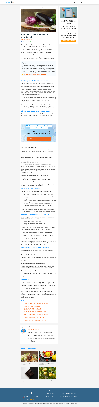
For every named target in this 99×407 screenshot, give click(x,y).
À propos (83, 2)
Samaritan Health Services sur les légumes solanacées (35, 312)
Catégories (74, 2)
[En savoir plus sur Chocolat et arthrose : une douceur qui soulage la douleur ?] (29, 373)
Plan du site (49, 395)
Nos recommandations (49, 393)
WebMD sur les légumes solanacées (32, 305)
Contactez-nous (90, 2)
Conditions (66, 2)
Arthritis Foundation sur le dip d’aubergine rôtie (34, 315)
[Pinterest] (28, 41)
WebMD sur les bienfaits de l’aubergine (32, 306)
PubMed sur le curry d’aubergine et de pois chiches (35, 320)
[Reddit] (33, 41)
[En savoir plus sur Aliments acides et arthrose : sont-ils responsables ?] (47, 356)
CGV (49, 399)
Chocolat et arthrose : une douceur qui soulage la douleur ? (29, 381)
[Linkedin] (26, 41)
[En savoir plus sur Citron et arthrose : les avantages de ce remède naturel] (47, 373)
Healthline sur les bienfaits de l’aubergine (33, 309)
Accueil (44, 2)
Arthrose (23, 39)
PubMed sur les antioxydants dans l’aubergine (34, 317)
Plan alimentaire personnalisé (54, 2)
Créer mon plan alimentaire (68, 40)
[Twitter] (23, 41)
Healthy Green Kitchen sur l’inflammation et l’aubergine (36, 314)
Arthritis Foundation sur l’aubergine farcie (33, 308)
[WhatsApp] (30, 41)
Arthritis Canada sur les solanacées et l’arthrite (34, 318)
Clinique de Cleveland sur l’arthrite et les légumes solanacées (37, 303)
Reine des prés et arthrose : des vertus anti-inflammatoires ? (29, 364)
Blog (49, 390)
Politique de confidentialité (49, 396)
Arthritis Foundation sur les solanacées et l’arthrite (35, 311)
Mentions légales (49, 398)
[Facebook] (21, 41)
